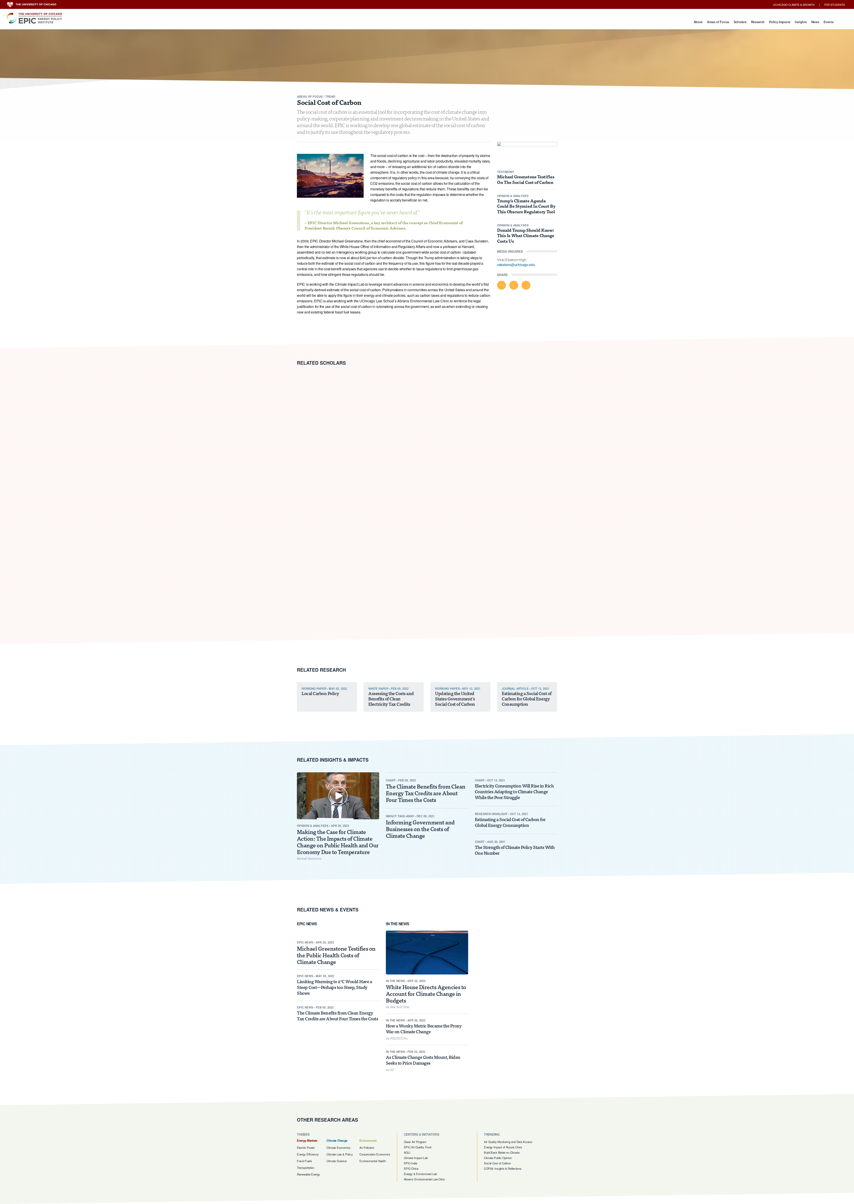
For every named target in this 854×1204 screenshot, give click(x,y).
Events (829, 22)
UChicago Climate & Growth (794, 4)
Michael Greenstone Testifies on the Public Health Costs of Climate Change (336, 955)
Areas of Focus (718, 22)
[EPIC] (34, 17)
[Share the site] (846, 24)
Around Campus (444, 20)
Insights (801, 22)
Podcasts (397, 20)
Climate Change (336, 1140)
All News (471, 20)
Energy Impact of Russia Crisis (503, 1147)
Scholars (740, 22)
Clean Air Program (415, 1142)
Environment (368, 1140)
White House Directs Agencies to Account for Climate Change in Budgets (426, 993)
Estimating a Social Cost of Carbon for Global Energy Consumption (510, 822)
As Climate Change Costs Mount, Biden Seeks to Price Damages (423, 1059)
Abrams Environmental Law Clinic (427, 17)
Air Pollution (366, 1147)
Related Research (322, 669)
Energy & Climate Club (468, 20)
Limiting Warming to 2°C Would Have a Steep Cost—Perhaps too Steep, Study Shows (334, 987)
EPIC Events (322, 20)
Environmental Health (372, 1161)
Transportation (305, 1167)
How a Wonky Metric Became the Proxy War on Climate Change (424, 1028)
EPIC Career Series (428, 20)
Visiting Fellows (427, 20)
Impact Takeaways (478, 20)
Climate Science (336, 1161)
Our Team (367, 20)
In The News (398, 923)
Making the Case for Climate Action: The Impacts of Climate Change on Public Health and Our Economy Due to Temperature (338, 841)
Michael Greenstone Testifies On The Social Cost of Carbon (525, 179)
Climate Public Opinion (498, 1158)
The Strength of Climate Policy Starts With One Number (515, 849)
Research (758, 22)
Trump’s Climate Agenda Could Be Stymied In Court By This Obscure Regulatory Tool (526, 206)
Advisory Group (395, 20)
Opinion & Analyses (346, 20)
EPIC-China (411, 1168)
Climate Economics (338, 1147)
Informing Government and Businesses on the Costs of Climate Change (420, 829)
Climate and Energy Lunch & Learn (518, 20)
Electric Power (306, 1147)
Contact (491, 20)
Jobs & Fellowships (462, 20)
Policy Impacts (779, 22)
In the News (413, 20)
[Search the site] (839, 24)
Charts (418, 20)
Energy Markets (307, 1140)
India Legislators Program (382, 20)
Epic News (307, 923)
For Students (834, 4)
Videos (375, 20)
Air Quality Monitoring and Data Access (508, 1142)
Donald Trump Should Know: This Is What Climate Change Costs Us (525, 235)
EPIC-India (410, 1163)
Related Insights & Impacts (333, 759)
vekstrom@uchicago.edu (516, 264)
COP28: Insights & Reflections (503, 1168)
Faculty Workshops (355, 20)
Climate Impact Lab (416, 1158)
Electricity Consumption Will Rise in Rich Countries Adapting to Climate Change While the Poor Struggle (514, 791)
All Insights (516, 20)
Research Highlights (447, 20)
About (698, 22)
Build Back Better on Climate (502, 1152)
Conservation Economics (374, 1154)
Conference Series (391, 20)
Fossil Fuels (304, 1161)
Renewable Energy (308, 1174)
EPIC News (386, 20)
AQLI (407, 1152)
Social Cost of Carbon (497, 1163)
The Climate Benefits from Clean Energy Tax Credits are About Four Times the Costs (425, 793)
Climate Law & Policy (339, 1154)
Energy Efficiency (308, 1154)
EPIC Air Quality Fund (417, 1147)
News (815, 22)
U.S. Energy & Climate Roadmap (433, 20)
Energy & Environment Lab (422, 10)
